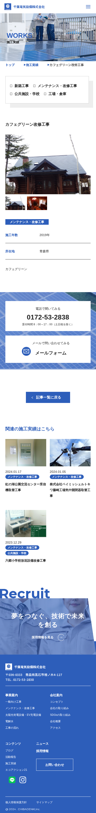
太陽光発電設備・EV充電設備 (23, 714)
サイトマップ (44, 802)
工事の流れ (12, 727)
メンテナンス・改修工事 (57, 86)
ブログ (9, 750)
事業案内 (11, 695)
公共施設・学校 (27, 94)
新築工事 (22, 86)
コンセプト (56, 701)
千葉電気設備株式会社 (29, 6)
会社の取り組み (59, 708)
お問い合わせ (54, 764)
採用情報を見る (43, 637)
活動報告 (10, 756)
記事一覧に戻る (48, 397)
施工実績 (10, 763)
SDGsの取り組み (60, 714)
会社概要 (55, 721)
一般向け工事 (13, 701)
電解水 (9, 721)
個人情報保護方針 (16, 802)
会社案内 (56, 695)
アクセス (55, 727)
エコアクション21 (16, 769)
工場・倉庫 (57, 94)
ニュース (42, 743)
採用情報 (42, 751)
